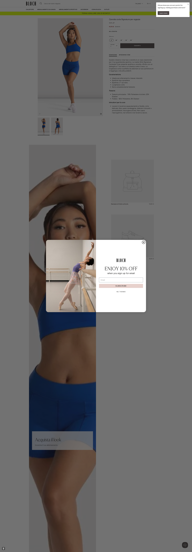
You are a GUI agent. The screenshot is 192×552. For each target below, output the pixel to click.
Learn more (163, 13)
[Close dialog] (143, 242)
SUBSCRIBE (121, 286)
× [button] (188, 4)
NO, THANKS (121, 291)
